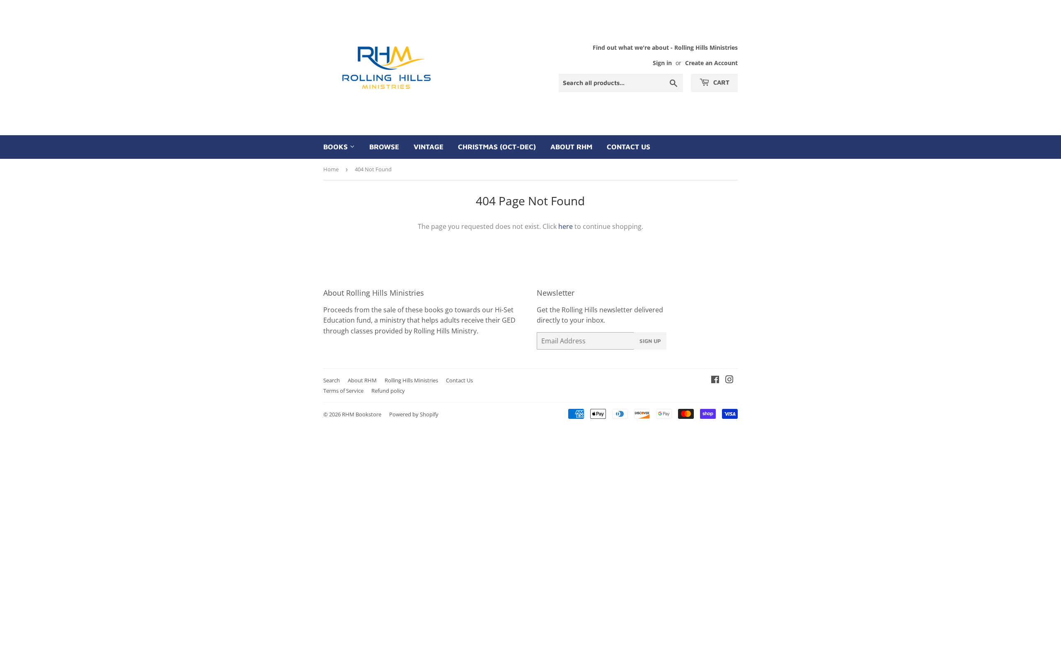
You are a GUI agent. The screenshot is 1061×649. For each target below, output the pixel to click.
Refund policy (388, 390)
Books (336, 147)
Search (331, 380)
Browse (384, 147)
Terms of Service (343, 390)
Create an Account (711, 63)
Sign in (662, 63)
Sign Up (650, 341)
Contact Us (628, 147)
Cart (720, 82)
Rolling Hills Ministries (411, 380)
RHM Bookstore (361, 414)
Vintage (428, 147)
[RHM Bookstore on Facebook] (715, 380)
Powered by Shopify (413, 414)
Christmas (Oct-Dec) (497, 147)
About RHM (571, 147)
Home (331, 169)
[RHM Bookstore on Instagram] (729, 380)
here (565, 226)
